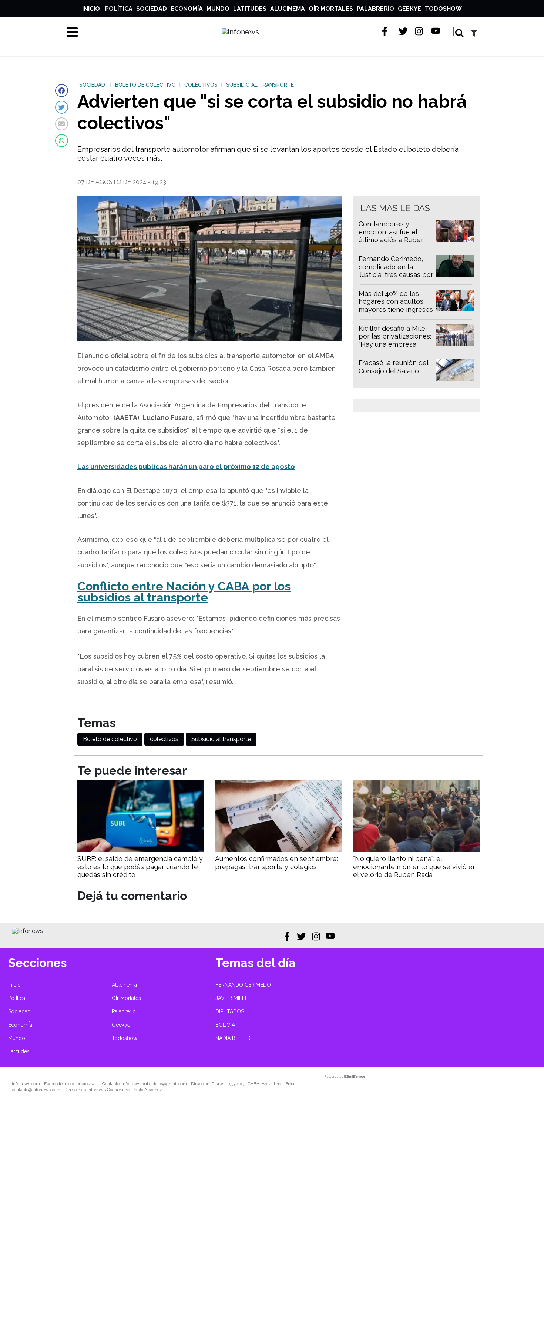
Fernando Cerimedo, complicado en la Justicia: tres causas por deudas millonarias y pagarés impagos (396, 274)
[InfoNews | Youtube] (435, 31)
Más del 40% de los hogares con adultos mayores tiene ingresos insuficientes (396, 305)
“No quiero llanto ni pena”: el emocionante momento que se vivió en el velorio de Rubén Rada (415, 866)
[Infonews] (27, 930)
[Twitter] (61, 107)
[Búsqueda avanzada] (473, 32)
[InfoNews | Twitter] (403, 31)
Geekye (409, 8)
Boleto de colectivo (110, 739)
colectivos (164, 739)
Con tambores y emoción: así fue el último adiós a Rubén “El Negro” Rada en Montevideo (392, 240)
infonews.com (26, 1083)
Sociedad (151, 8)
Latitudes (249, 8)
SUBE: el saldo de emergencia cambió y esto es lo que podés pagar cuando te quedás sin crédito (140, 866)
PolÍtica (118, 8)
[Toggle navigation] (72, 31)
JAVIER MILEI (230, 998)
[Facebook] (61, 90)
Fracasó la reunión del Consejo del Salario (393, 367)
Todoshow (443, 8)
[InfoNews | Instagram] (419, 31)
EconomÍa (187, 8)
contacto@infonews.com (36, 1089)
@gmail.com (174, 1083)
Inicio (91, 8)
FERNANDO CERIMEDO (243, 985)
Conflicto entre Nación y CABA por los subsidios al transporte (184, 591)
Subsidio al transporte (221, 739)
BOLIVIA (225, 1025)
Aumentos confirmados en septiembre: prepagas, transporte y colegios (276, 863)
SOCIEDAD (92, 85)
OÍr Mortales (331, 8)
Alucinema (287, 8)
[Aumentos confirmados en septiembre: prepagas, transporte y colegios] (278, 849)
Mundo (217, 8)
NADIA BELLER (233, 1038)
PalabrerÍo (375, 8)
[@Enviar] (61, 123)
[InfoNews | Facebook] (387, 31)
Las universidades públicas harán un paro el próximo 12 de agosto (186, 466)
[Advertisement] (222, 1215)
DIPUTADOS (229, 1011)
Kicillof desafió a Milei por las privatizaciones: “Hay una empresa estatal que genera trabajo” (395, 344)
